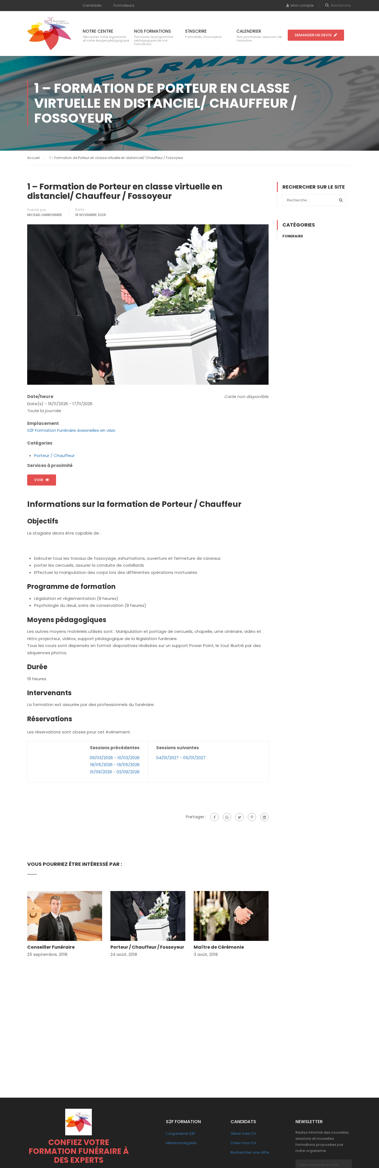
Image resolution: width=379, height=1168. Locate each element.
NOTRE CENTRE (98, 31)
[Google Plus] (227, 817)
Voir (38, 479)
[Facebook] (214, 817)
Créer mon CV (243, 1143)
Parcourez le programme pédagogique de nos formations (153, 40)
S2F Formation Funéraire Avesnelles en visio (71, 430)
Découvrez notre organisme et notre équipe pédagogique (106, 39)
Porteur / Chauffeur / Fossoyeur (147, 947)
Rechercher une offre (250, 1152)
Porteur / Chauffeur (54, 455)
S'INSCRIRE (196, 31)
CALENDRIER (248, 31)
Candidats (92, 5)
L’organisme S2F (180, 1133)
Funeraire (292, 236)
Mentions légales (181, 1143)
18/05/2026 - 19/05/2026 (115, 764)
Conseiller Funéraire (51, 947)
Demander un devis (313, 35)
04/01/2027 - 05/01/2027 (181, 758)
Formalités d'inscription (203, 37)
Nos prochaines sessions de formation (259, 39)
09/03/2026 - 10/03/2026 (115, 758)
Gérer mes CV (243, 1133)
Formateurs (123, 5)
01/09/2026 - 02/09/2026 (115, 772)
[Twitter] (239, 817)
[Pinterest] (252, 817)
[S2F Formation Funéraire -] (49, 33)
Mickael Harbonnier (44, 214)
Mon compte (302, 5)
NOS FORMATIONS (152, 31)
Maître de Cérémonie (219, 947)
